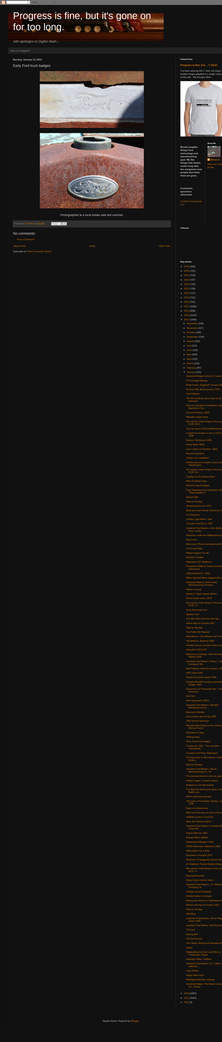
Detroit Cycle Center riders (199, 880)
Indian (189, 947)
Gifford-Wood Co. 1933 (198, 573)
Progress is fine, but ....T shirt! (198, 65)
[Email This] (52, 223)
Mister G (215, 159)
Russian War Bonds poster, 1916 (203, 389)
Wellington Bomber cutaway (200, 979)
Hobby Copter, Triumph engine (202, 780)
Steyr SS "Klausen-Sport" (199, 821)
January (191, 372)
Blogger (135, 1021)
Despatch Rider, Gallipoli (198, 959)
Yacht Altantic (193, 393)
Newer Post (20, 246)
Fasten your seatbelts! (197, 457)
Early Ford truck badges (198, 741)
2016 (187, 310)
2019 (187, 297)
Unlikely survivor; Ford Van (200, 817)
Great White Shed (195, 444)
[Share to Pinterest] (65, 223)
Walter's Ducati (193, 589)
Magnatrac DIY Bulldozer (199, 562)
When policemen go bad (198, 796)
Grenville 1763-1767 (196, 649)
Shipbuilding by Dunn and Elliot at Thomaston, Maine (203, 953)
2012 (187, 998)
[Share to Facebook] (62, 223)
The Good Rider (194, 548)
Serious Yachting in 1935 (199, 440)
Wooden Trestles (194, 557)
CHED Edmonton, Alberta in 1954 (203, 846)
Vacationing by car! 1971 (198, 506)
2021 (187, 288)
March (190, 363)
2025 (187, 271)
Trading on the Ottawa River (200, 476)
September (193, 336)
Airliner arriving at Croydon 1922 (202, 905)
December (192, 323)
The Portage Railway (197, 380)
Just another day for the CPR (201, 716)
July (189, 345)
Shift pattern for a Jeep (198, 850)
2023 (187, 279)
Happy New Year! (195, 975)
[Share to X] (59, 223)
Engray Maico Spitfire (197, 837)
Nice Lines (191, 539)
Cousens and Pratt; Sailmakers (202, 753)
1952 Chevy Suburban (197, 721)
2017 (187, 306)
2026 (187, 266)
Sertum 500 (192, 497)
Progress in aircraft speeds (200, 785)
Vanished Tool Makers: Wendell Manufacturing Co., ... (202, 706)
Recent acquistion (195, 453)
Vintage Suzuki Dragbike (198, 891)
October (191, 332)
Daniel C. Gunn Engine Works (201, 593)
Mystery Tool (192, 614)
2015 (187, 315)
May (189, 354)
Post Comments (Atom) (39, 251)
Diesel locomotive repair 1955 (201, 677)
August (191, 341)
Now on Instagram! (20, 50)
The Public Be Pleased (197, 632)
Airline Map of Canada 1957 (200, 623)
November (192, 328)
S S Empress (192, 514)
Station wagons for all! (197, 553)
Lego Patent (192, 970)
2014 (187, 319)
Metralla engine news (197, 417)
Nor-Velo (190, 696)
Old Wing (191, 914)
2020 (187, 293)
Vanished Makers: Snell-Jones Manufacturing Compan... (201, 583)
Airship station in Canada (199, 896)
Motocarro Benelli (195, 712)
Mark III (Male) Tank (196, 481)
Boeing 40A (192, 934)
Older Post (164, 246)
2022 (187, 284)
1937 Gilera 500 (194, 673)
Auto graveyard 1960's (197, 700)
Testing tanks (193, 737)
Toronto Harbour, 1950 (197, 412)
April (189, 359)
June (189, 350)
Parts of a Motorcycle (197, 808)
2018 (187, 302)
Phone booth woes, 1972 (199, 598)
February (192, 367)
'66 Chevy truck (194, 938)
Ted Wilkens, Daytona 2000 (200, 641)
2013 (187, 993)
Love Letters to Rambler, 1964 (201, 449)
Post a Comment (25, 239)
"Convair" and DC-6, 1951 (199, 523)
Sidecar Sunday (194, 501)
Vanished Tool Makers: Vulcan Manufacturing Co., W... (201, 770)
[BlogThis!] (56, 223)
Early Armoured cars (196, 610)
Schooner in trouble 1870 (199, 855)
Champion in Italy (195, 732)
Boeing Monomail (195, 875)
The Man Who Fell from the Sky (202, 618)
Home (92, 246)
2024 (187, 275)
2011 (186, 1002)
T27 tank (190, 929)
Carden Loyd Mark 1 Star (199, 519)
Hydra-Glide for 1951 (197, 833)
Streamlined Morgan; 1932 (200, 842)
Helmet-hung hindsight (197, 485)
